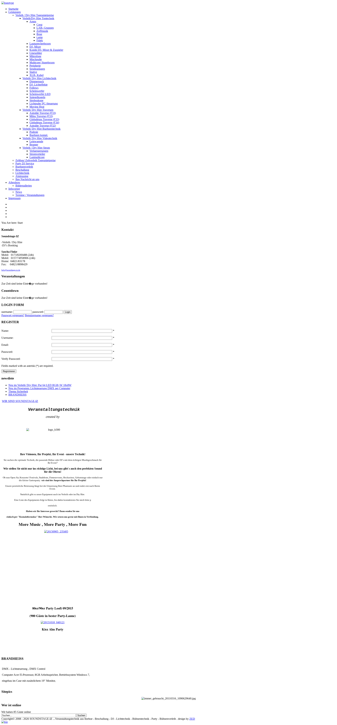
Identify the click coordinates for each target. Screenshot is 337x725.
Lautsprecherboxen (40, 43)
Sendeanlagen (37, 68)
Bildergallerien (23, 185)
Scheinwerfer (36, 90)
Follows (33, 87)
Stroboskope (36, 100)
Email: (5, 344)
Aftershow (14, 182)
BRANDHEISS (17, 394)
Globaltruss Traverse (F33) (44, 119)
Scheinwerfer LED (40, 94)
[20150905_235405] (56, 531)
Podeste (33, 131)
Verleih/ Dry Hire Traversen (37, 109)
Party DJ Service (24, 163)
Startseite (13, 8)
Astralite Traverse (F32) (42, 125)
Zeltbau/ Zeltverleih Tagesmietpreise (35, 160)
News (18, 191)
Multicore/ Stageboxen (42, 62)
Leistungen (14, 12)
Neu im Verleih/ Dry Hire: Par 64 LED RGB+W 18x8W (39, 385)
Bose (39, 34)
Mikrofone (35, 56)
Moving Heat (36, 106)
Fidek (40, 40)
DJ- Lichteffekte (38, 84)
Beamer (33, 144)
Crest (39, 24)
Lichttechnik (22, 172)
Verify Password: (10, 358)
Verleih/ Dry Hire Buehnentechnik (41, 128)
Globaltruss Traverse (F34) (44, 122)
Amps (32, 21)
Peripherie (35, 65)
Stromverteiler (37, 154)
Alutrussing (21, 176)
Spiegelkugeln (37, 97)
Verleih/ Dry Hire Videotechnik (39, 138)
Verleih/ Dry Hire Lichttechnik (39, 78)
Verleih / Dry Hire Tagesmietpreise (34, 15)
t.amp (40, 37)
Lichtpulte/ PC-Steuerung (43, 103)
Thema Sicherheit (18, 391)
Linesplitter (35, 53)
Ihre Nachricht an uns (27, 179)
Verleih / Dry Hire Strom (36, 147)
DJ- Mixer (35, 46)
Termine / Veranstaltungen (29, 195)
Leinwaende (36, 141)
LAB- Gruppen (45, 27)
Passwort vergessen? (12, 315)
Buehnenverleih (24, 166)
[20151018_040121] (53, 622)
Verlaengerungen (38, 150)
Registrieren (9, 371)
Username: (7, 337)
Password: (7, 351)
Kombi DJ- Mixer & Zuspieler (46, 49)
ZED (192, 718)
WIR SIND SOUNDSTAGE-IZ (20, 401)
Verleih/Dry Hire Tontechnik (38, 18)
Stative (33, 71)
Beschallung (22, 169)
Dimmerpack (36, 81)
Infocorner (14, 188)
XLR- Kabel (36, 75)
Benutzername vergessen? (39, 315)
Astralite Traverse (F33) (42, 113)
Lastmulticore (37, 157)
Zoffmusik (42, 30)
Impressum (14, 198)
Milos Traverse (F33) (41, 116)
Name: (5, 330)
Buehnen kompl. (38, 135)
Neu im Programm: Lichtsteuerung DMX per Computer (39, 388)
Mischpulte (35, 59)
